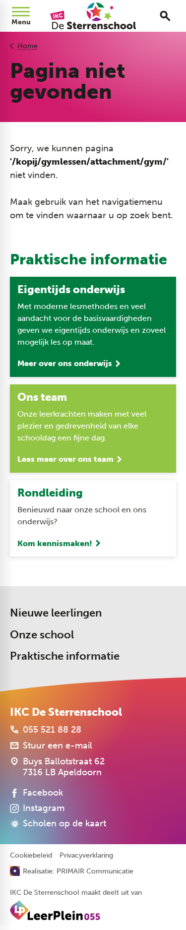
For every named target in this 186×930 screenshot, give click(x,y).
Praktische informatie (65, 656)
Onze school (42, 634)
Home (27, 46)
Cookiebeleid (31, 856)
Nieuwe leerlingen (56, 613)
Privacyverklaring (86, 856)
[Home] (93, 15)
